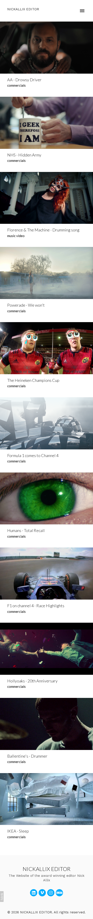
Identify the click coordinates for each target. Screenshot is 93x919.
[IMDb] (59, 892)
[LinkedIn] (33, 892)
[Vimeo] (42, 892)
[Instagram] (50, 892)
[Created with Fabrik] (2, 896)
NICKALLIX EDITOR (46, 869)
